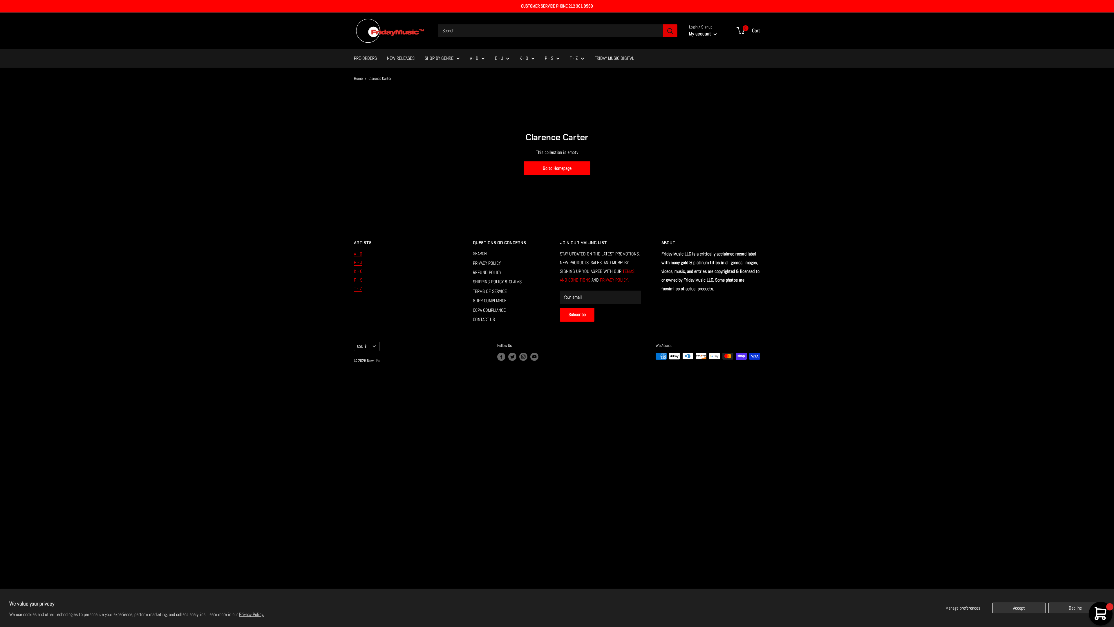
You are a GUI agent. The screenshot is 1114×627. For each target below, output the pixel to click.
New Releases (401, 58)
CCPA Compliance (489, 310)
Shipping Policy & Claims (497, 282)
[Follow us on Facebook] (501, 357)
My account (700, 33)
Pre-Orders (365, 58)
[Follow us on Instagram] (523, 357)
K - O (524, 58)
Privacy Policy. (251, 614)
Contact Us (484, 319)
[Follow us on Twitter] (512, 357)
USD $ (361, 346)
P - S (549, 58)
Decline (1075, 608)
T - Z (574, 58)
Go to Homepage (557, 168)
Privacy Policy (487, 263)
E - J (499, 58)
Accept (1019, 608)
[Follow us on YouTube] (534, 357)
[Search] (670, 30)
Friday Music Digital (614, 58)
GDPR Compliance (490, 301)
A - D (474, 58)
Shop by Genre (439, 58)
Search (480, 254)
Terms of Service (490, 291)
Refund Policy (487, 272)
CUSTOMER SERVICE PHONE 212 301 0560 (557, 6)
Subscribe (577, 314)
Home (358, 78)
